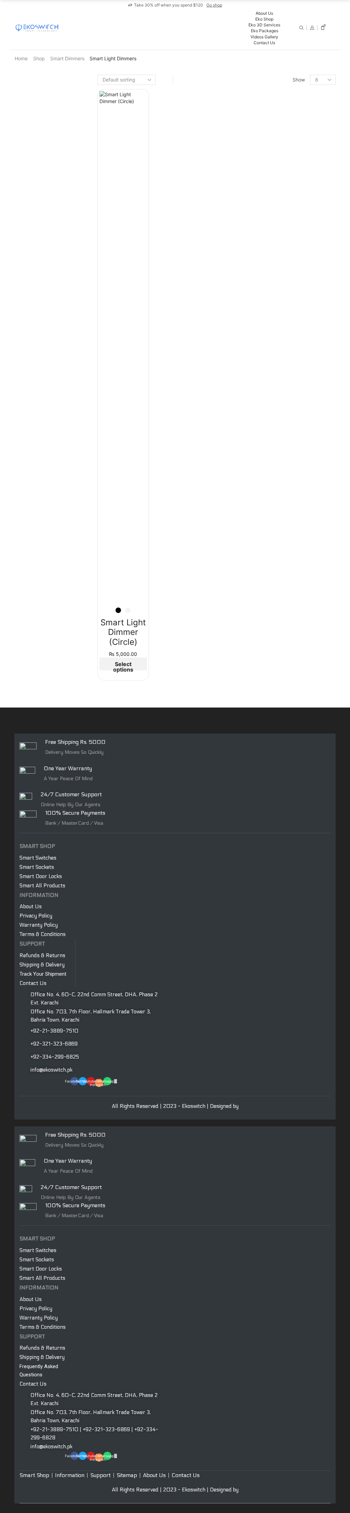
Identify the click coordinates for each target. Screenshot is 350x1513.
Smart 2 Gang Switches (294, 123)
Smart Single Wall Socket (296, 202)
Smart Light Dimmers (291, 259)
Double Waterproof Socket (297, 609)
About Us (264, 13)
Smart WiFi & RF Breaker (295, 385)
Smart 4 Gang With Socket (298, 213)
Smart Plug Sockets (290, 235)
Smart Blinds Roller (289, 465)
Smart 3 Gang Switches (294, 134)
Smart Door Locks (288, 500)
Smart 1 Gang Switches (294, 112)
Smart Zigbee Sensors (293, 431)
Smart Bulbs (281, 305)
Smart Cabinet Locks (291, 522)
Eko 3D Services (264, 24)
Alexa (274, 546)
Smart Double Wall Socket (297, 224)
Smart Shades (283, 442)
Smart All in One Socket (294, 191)
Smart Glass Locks (289, 511)
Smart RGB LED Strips (292, 315)
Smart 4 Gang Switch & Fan (299, 281)
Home (21, 58)
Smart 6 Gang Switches (294, 156)
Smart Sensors (284, 397)
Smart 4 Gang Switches (294, 145)
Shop (39, 58)
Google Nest (282, 557)
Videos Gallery (264, 36)
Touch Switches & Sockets (289, 584)
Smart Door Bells (287, 327)
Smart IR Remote (287, 409)
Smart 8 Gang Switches (294, 167)
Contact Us (264, 42)
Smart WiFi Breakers (290, 374)
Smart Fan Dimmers (290, 270)
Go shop (214, 5)
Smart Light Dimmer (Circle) (123, 632)
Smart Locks (281, 488)
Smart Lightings (286, 292)
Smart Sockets (284, 179)
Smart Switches (286, 100)
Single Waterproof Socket (296, 598)
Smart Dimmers (67, 58)
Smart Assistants (287, 534)
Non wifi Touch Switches (295, 620)
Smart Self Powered (292, 351)
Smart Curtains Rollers (293, 476)
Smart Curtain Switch (291, 455)
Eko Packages (264, 30)
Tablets (276, 568)
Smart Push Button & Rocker (300, 363)
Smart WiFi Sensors (289, 420)
